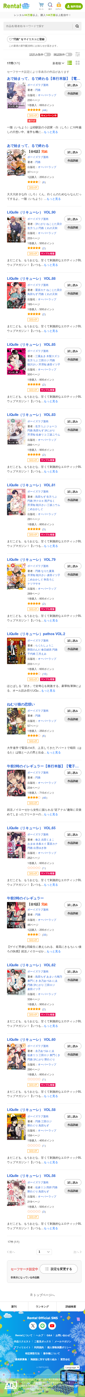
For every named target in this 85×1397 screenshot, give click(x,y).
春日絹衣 (46, 649)
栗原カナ (40, 290)
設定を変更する (61, 1269)
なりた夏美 (47, 571)
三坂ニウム (53, 434)
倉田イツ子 (53, 364)
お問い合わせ (63, 1335)
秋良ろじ (49, 579)
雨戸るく (49, 500)
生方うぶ (32, 228)
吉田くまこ (47, 839)
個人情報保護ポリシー (59, 1347)
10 (44, 674)
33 (44, 934)
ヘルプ (39, 1335)
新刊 (14, 1306)
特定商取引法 (32, 1353)
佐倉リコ (41, 434)
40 (44, 797)
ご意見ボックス (42, 1341)
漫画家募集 (21, 1359)
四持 (49, 1187)
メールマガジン (62, 1341)
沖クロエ (38, 500)
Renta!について (23, 1335)
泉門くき (32, 980)
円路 (38, 90)
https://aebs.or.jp (29, 1391)
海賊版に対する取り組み (44, 1359)
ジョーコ (51, 426)
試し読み (73, 85)
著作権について (51, 1353)
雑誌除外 (59, 54)
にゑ (55, 980)
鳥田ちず (32, 294)
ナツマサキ (34, 583)
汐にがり (40, 223)
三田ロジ (44, 360)
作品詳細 (73, 93)
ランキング (42, 1306)
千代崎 (31, 653)
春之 (38, 839)
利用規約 (39, 1347)
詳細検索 (71, 1306)
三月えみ (41, 653)
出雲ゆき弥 (39, 847)
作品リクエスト (22, 1341)
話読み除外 (36, 54)
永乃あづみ (45, 980)
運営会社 (65, 1359)
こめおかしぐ (35, 509)
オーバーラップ (47, 95)
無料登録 (76, 6)
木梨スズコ (53, 356)
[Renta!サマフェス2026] (25, 6)
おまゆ (31, 843)
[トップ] (12, 5)
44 (44, 110)
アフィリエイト (22, 1347)
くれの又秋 (51, 228)
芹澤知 (42, 364)
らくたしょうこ (44, 645)
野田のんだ (34, 649)
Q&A (49, 1335)
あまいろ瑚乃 (54, 976)
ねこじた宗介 (54, 223)
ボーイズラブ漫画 (37, 84)
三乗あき (40, 356)
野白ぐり (49, 1059)
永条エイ (41, 843)
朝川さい (32, 364)
